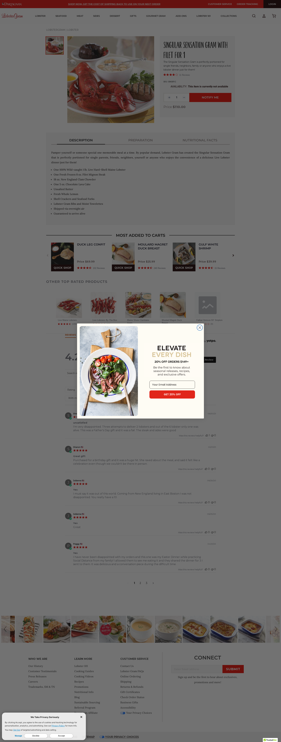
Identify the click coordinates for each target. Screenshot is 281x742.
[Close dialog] (200, 327)
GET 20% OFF (172, 394)
